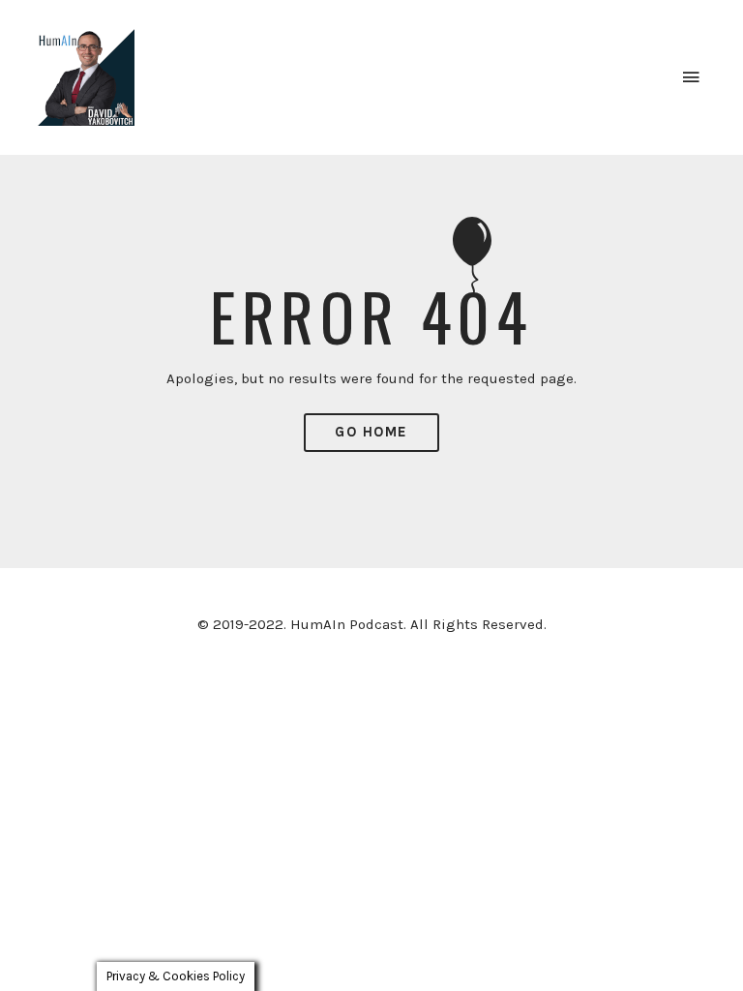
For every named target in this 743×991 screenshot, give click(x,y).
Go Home (371, 431)
